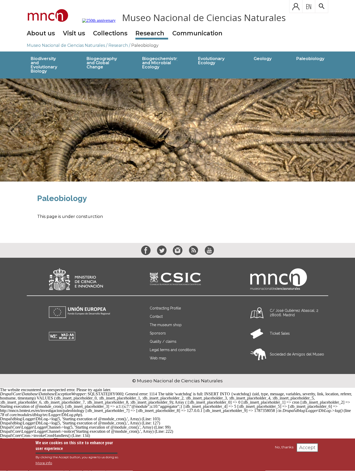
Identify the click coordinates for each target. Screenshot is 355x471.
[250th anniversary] (95, 20)
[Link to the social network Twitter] (162, 250)
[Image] (177, 130)
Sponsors (158, 333)
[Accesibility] (62, 339)
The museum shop (166, 325)
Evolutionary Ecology (211, 60)
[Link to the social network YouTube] (209, 250)
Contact (156, 316)
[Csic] (175, 279)
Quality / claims (163, 341)
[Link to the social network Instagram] (177, 250)
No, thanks (284, 447)
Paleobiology (145, 45)
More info (44, 463)
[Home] (48, 16)
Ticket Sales (280, 333)
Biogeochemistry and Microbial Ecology (160, 62)
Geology (263, 58)
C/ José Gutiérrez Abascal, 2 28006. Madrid (294, 312)
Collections (110, 33)
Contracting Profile (165, 308)
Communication (197, 33)
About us (41, 33)
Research (149, 33)
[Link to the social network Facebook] (146, 250)
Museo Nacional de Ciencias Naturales (204, 17)
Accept (307, 447)
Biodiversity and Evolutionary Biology (44, 65)
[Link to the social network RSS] (193, 250)
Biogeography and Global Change (102, 62)
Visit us (74, 33)
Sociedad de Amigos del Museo (297, 354)
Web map (158, 358)
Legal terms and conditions (173, 350)
